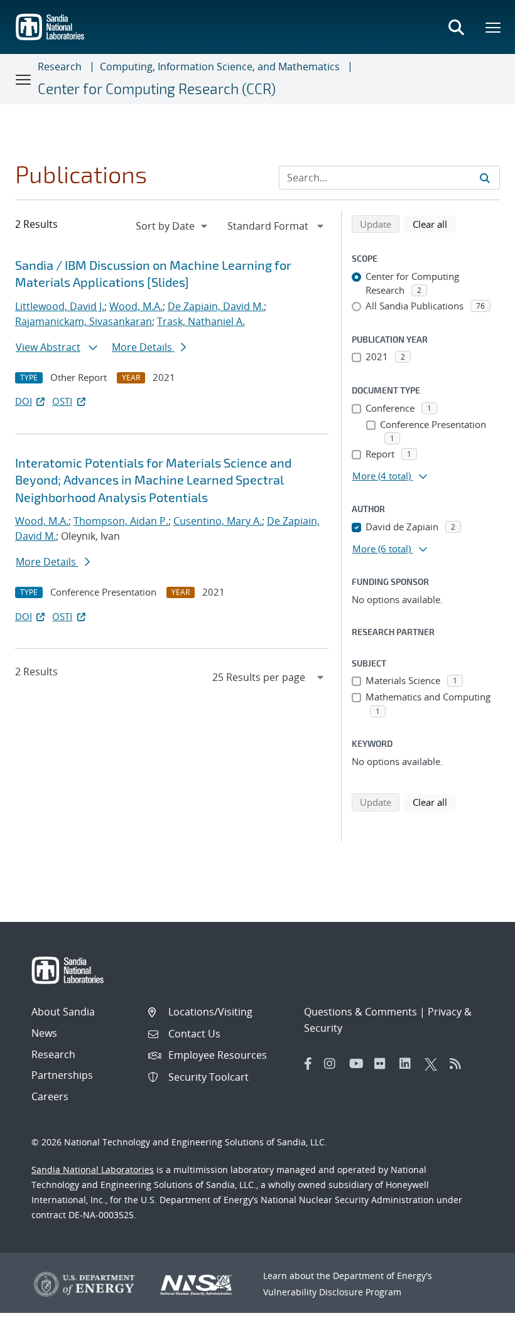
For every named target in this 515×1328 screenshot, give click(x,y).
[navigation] (172, 225)
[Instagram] (333, 1063)
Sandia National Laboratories (92, 1169)
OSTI (62, 401)
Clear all (434, 223)
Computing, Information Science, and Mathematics (220, 66)
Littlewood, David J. (59, 306)
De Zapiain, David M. (216, 306)
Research (60, 66)
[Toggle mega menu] (493, 27)
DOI (23, 401)
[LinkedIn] (408, 1063)
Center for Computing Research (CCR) (157, 88)
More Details (143, 347)
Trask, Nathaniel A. (201, 321)
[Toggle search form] (456, 27)
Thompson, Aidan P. (120, 521)
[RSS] (459, 1063)
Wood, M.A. (136, 306)
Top (478, 1313)
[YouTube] (358, 1063)
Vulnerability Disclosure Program (332, 1292)
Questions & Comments (360, 1012)
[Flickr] (383, 1063)
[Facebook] (308, 1063)
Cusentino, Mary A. (217, 521)
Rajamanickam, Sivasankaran (83, 321)
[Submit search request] (485, 178)
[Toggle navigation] (24, 79)
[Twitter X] (434, 1063)
